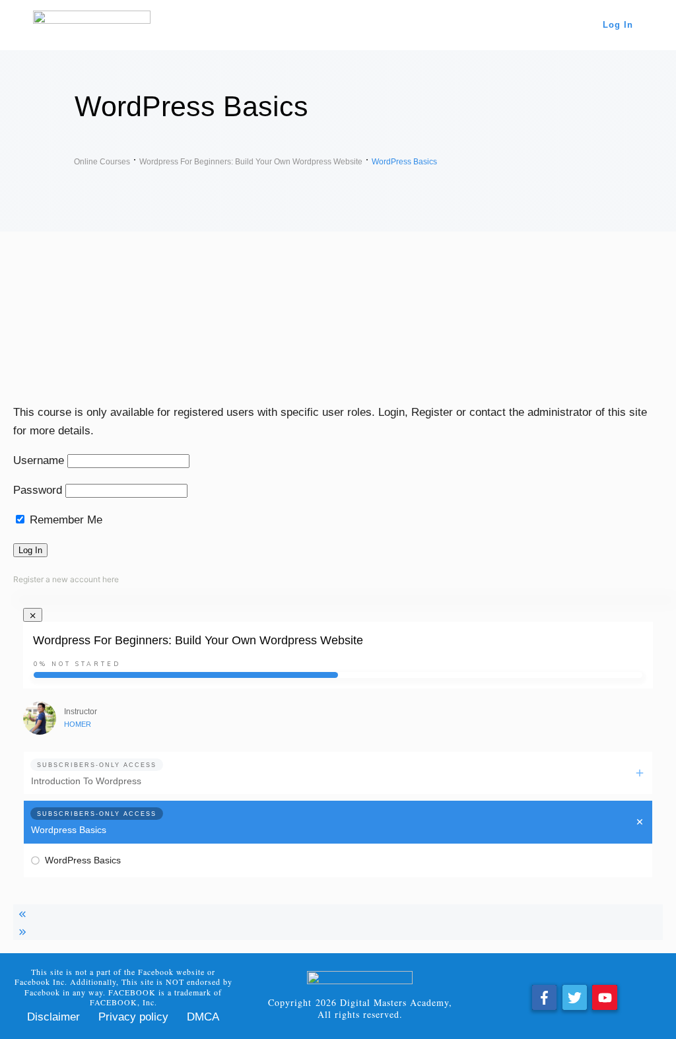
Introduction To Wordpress (86, 781)
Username (38, 460)
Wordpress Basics (68, 829)
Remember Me (64, 520)
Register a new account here (66, 579)
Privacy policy (133, 1017)
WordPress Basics (83, 860)
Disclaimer (53, 1017)
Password (37, 490)
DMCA (203, 1017)
